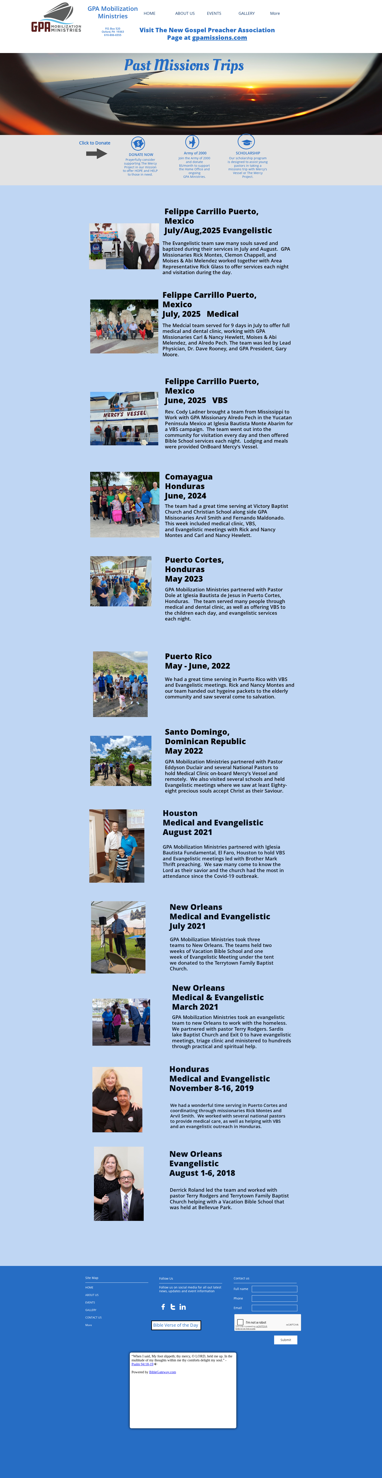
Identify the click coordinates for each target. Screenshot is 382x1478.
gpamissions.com (219, 37)
